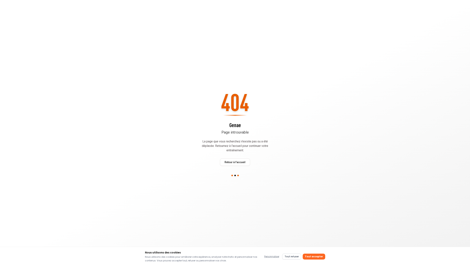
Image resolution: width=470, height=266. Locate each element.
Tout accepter (314, 256)
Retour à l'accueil (235, 162)
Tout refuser (292, 256)
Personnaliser (271, 256)
